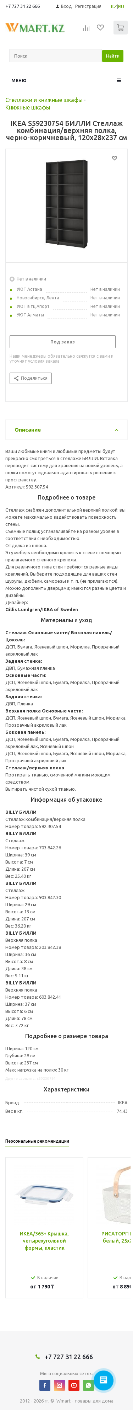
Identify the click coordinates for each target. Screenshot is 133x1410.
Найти (113, 55)
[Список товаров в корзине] (121, 33)
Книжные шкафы (27, 107)
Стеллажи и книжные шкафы (44, 100)
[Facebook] (44, 1385)
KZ (114, 6)
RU (121, 6)
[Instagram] (59, 1385)
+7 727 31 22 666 (22, 6)
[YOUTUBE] (73, 1385)
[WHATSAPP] (88, 1385)
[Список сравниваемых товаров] (86, 31)
